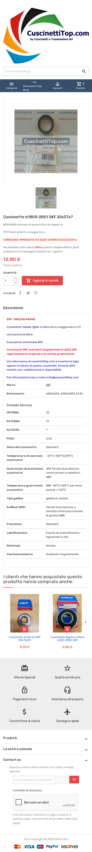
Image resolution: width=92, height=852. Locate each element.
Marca (11, 384)
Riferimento (15, 393)
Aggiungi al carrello (42, 280)
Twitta (28, 293)
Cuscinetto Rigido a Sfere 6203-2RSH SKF (67, 638)
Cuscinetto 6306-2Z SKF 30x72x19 (25, 638)
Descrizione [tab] (13, 308)
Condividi (20, 293)
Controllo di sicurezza (27, 790)
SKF (48, 384)
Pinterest (35, 293)
